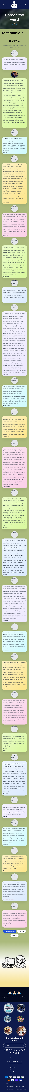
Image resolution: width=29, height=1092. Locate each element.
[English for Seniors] (7, 1031)
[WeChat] (22, 1050)
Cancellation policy (21, 1089)
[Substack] (16, 1052)
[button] (3, 4)
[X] (19, 1050)
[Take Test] (8, 1020)
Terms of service (19, 1086)
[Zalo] (9, 1050)
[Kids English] (20, 1019)
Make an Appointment (10, 931)
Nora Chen (5, 374)
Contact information (10, 1089)
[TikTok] (17, 1050)
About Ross (14, 935)
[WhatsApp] (24, 1050)
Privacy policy (10, 1086)
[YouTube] (11, 1052)
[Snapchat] (14, 1050)
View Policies (21, 931)
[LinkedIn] (12, 1050)
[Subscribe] (24, 1045)
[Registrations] (8, 1008)
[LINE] (7, 1050)
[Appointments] (21, 1009)
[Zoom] (13, 1052)
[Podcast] (18, 1052)
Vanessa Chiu (6, 276)
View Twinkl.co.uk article (8, 898)
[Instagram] (4, 1050)
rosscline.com (12, 1083)
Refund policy (21, 1083)
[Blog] (20, 1030)
